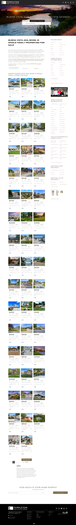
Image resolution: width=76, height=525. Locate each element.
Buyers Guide (62, 172)
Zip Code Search (29, 516)
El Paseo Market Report (55, 144)
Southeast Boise (53, 125)
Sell (41, 20)
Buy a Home (62, 170)
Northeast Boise (62, 119)
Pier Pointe (53, 121)
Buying (37, 513)
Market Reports (39, 516)
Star (51, 50)
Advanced (33, 20)
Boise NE (52, 52)
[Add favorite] (19, 94)
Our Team (50, 513)
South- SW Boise (62, 123)
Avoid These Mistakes (54, 170)
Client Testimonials (54, 186)
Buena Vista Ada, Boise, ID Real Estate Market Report (28, 60)
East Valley (52, 111)
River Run (52, 123)
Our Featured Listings (57, 83)
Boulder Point (62, 131)
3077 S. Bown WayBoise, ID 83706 (12, 518)
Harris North (62, 113)
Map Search (28, 515)
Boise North (62, 52)
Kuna (60, 48)
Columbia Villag (62, 44)
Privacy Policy (66, 513)
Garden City (53, 54)
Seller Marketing (53, 184)
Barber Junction (62, 129)
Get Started (53, 174)
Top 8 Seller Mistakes (63, 184)
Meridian (61, 46)
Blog (49, 515)
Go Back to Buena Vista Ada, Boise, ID (14, 68)
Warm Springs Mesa (54, 127)
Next (26, 462)
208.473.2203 (11, 515)
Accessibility (42, 523)
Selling (37, 515)
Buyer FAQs (53, 172)
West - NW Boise (62, 127)
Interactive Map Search (24, 56)
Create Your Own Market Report (56, 162)
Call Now (36, 68)
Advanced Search (29, 513)
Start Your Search (26, 459)
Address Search (29, 518)
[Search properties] (52, 23)
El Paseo (52, 44)
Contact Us (25, 68)
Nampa (52, 48)
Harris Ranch (53, 42)
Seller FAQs (62, 182)
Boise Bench (62, 54)
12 (23, 462)
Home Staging (53, 182)
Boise (60, 42)
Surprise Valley (62, 125)
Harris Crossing (53, 113)
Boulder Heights (53, 109)
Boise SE (61, 50)
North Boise (53, 119)
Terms (45, 523)
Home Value (38, 517)
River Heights (62, 121)
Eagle (52, 46)
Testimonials (54, 78)
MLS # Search (29, 517)
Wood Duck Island (54, 129)
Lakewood (61, 115)
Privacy (48, 523)
